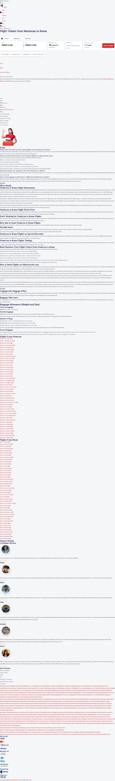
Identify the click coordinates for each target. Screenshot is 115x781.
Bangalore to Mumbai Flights (7, 703)
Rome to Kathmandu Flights (7, 457)
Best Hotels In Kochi (84, 716)
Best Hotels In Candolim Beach (50, 714)
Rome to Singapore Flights (6, 481)
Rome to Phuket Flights (5, 472)
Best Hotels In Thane (25, 723)
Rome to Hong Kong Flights (6, 521)
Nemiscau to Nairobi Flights (6, 363)
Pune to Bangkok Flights (10, 697)
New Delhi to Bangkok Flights (101, 690)
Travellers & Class (89, 42)
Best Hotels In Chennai (74, 714)
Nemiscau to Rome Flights (6, 354)
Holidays (4, 15)
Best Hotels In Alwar (62, 712)
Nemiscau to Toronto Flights (7, 360)
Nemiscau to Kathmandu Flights (8, 356)
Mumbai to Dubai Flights (19, 686)
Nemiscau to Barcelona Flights (7, 435)
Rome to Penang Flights (5, 534)
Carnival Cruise (20, 734)
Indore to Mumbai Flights (91, 708)
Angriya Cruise (12, 734)
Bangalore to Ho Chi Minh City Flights (95, 688)
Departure (53, 42)
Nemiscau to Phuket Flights (6, 371)
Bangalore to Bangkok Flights (46, 690)
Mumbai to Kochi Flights (53, 708)
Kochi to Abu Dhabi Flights (38, 694)
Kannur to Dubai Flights (56, 692)
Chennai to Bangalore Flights (11, 705)
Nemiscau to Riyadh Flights (6, 391)
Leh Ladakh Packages (19, 730)
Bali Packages (52, 732)
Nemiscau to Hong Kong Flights (7, 420)
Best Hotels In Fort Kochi (97, 714)
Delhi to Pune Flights (29, 701)
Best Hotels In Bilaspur (36, 714)
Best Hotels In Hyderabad (47, 716)
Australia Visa (61, 727)
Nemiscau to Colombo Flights (7, 349)
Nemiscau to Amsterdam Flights (8, 411)
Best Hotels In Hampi (23, 716)
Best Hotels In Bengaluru (12, 714)
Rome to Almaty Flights (5, 525)
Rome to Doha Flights (5, 485)
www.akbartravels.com (15, 780)
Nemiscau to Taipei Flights (6, 422)
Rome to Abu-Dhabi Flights (6, 448)
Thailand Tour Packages (42, 732)
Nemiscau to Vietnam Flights (7, 400)
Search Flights (108, 45)
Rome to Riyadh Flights (5, 492)
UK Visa (50, 727)
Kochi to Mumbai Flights (40, 708)
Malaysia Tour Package (17, 732)
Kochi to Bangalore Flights (91, 705)
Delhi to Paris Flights (80, 688)
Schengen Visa (40, 727)
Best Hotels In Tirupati (49, 723)
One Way (6, 38)
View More (2, 183)
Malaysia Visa (17, 727)
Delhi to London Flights (31, 686)
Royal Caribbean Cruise (104, 734)
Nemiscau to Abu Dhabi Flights (7, 378)
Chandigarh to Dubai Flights (14, 692)
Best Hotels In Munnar (106, 719)
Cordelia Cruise (4, 734)
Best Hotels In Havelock (35, 716)
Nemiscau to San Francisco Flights (8, 413)
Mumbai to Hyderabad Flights (50, 703)
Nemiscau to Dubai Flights (6, 338)
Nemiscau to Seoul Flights (6, 376)
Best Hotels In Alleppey (50, 712)
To (26, 42)
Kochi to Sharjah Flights (10, 694)
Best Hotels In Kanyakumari (72, 716)
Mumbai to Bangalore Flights (102, 701)
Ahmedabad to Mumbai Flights (60, 705)
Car (3, 23)
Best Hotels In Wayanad (101, 723)
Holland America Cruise (68, 734)
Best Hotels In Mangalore (81, 719)
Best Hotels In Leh (19, 719)
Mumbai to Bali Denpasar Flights (12, 688)
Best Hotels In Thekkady (37, 723)
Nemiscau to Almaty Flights (6, 424)
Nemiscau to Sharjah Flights (7, 347)
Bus (3, 18)
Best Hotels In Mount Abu (94, 719)
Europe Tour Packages (74, 732)
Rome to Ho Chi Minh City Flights (8, 503)
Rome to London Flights (6, 468)
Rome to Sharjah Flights (6, 450)
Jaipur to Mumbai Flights (65, 708)
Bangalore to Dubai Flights (28, 692)
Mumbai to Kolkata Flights (80, 703)
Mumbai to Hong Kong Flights (65, 694)
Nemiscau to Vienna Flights (6, 343)
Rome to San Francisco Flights (7, 514)
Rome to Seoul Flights (5, 477)
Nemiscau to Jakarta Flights (6, 369)
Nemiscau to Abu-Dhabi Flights (7, 345)
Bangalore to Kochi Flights (105, 705)
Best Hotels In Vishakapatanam (12, 725)
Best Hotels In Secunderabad (86, 721)
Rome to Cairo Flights (5, 466)
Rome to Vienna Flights (5, 446)
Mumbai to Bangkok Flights (97, 692)
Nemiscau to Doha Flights (6, 384)
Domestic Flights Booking (6, 710)
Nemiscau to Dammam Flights (7, 431)
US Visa (46, 727)
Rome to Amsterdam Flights (7, 512)
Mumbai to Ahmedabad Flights (76, 705)
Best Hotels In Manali (69, 719)
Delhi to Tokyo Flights (33, 690)
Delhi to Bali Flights (42, 686)
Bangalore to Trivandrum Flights (25, 708)
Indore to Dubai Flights (21, 697)
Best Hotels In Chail (63, 714)
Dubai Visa (2, 727)
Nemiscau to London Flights (7, 367)
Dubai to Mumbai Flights (54, 688)
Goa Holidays (28, 730)
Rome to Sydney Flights (5, 455)
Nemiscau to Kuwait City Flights (7, 393)
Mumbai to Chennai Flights (22, 703)
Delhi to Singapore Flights (67, 686)
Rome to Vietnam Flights (6, 501)
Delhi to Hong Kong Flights (41, 688)
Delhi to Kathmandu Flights (54, 686)
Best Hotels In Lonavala (30, 719)
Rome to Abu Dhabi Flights (6, 479)
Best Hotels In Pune (74, 721)
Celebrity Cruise (28, 734)
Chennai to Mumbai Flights (35, 703)
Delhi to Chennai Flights (68, 699)
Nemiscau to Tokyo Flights (6, 417)
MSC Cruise (77, 734)
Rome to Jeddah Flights (5, 527)
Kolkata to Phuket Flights (51, 694)
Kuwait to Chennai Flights (79, 694)
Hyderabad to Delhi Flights (107, 699)
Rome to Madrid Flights (5, 538)
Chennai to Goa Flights (76, 701)
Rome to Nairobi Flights (5, 464)
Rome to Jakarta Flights (5, 470)
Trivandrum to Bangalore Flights (8, 708)
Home (1, 63)
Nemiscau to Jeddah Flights (6, 426)
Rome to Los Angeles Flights (7, 516)
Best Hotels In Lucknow (42, 719)
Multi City (28, 38)
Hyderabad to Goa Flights (88, 701)
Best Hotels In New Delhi (26, 721)
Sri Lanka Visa (32, 727)
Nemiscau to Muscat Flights (7, 389)
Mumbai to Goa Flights (51, 701)
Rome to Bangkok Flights (6, 483)
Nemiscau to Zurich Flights (6, 374)
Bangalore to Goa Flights (63, 701)
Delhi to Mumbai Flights (28, 699)
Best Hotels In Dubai (85, 714)
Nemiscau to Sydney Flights (6, 352)
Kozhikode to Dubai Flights (87, 690)
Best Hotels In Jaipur (59, 716)
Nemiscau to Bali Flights (6, 395)
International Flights (5, 72)
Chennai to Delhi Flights (80, 699)
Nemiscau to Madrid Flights (6, 437)
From (3, 42)
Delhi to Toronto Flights (22, 690)
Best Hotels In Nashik (14, 721)
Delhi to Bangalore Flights (41, 699)
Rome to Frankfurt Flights (6, 510)
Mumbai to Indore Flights (104, 708)
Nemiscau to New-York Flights (7, 358)
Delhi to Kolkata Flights (6, 701)
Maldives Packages (95, 732)
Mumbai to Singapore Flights (67, 688)
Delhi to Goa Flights (5, 699)
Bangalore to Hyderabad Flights (27, 705)
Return (70, 42)
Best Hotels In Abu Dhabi (6, 712)
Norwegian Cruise (85, 734)
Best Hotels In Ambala (72, 712)
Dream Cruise (57, 734)
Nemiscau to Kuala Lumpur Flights (8, 387)
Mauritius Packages (85, 732)
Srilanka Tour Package (62, 732)
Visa (3, 12)
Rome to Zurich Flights (5, 475)
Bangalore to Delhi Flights (54, 699)
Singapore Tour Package (29, 732)
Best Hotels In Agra (17, 712)
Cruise (3, 21)
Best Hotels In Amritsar (84, 712)
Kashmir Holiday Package (7, 730)
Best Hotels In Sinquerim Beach (12, 723)
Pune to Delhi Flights (39, 701)
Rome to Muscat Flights (6, 490)
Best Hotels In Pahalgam (48, 721)
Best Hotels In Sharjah (100, 721)
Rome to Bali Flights (5, 496)
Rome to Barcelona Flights (6, 536)
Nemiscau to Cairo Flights (6, 365)
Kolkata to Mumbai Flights (93, 703)
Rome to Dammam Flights (6, 532)
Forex (3, 26)
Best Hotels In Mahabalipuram (56, 719)
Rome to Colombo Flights (6, 453)
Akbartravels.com (27, 282)
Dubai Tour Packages (5, 732)
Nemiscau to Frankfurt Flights (7, 409)
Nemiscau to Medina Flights (7, 428)
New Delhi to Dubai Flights (6, 686)
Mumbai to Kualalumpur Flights (24, 694)
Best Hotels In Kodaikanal (96, 716)
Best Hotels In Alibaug (39, 712)
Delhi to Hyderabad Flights (93, 699)
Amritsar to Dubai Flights (10, 690)
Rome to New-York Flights (6, 459)
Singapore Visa (10, 727)
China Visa (55, 727)
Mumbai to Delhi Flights (16, 699)
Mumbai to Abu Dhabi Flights (61, 690)
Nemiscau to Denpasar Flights (7, 398)
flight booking (33, 251)
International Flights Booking (34, 697)
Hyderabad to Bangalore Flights (43, 705)
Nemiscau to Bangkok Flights (7, 382)
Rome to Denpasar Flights (6, 499)
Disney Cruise (50, 734)
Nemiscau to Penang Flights (6, 433)
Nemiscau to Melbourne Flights (7, 341)
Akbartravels (54, 262)
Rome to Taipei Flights (5, 523)
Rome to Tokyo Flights (5, 518)
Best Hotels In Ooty (37, 721)
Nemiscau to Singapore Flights (7, 380)
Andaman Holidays (37, 730)
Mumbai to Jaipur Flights (78, 708)
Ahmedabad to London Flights (43, 692)
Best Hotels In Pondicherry (62, 721)
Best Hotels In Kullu (10, 719)
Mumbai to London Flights (80, 686)
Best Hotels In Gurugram (11, 716)
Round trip (17, 38)
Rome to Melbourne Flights (6, 444)
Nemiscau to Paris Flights (6, 406)
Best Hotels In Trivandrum (61, 723)
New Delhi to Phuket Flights (69, 692)
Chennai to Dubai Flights (93, 686)
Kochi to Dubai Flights (74, 690)
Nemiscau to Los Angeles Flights (8, 415)
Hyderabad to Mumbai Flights (65, 703)
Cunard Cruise (43, 734)
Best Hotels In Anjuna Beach (98, 712)
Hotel (3, 10)
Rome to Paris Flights (5, 507)
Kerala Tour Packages (47, 730)
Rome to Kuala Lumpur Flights (7, 488)
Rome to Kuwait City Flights (7, 494)
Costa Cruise (36, 734)
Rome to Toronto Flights (6, 461)
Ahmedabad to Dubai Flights (27, 688)
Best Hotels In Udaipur (74, 723)
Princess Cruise (94, 734)
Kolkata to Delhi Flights (18, 701)
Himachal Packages (59, 730)
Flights (5, 7)
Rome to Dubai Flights (5, 442)
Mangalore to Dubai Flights (83, 692)
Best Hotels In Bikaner (24, 714)
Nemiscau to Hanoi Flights (6, 404)
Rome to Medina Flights (6, 529)
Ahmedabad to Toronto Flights (93, 694)
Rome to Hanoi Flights (5, 505)
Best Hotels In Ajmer (28, 712)
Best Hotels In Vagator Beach (87, 723)
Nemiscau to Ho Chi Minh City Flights (9, 402)
